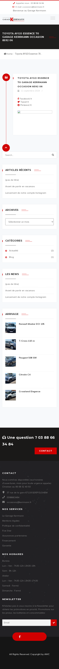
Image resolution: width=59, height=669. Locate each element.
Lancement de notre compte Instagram (25, 193)
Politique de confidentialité (16, 525)
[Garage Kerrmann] (13, 19)
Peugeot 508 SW (28, 357)
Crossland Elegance (29, 391)
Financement (9, 540)
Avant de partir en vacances (20, 186)
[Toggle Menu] (52, 19)
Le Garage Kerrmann (13, 515)
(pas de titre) (12, 180)
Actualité (13, 250)
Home (9, 53)
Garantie (6, 545)
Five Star (6, 530)
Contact (45, 450)
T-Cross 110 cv (27, 340)
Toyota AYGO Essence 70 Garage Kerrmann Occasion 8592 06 (33, 82)
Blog (11, 257)
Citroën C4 (24, 374)
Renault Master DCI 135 (31, 324)
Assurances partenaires (14, 535)
